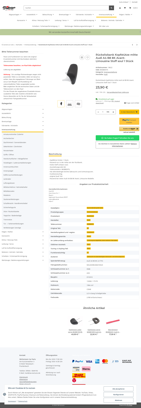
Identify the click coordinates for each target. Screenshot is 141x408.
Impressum (12, 401)
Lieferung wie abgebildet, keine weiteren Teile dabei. (102, 240)
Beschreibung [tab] (55, 154)
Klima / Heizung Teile (9, 240)
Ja (87, 228)
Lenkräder (7, 179)
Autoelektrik (6, 113)
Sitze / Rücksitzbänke (11, 211)
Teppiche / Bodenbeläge (12, 215)
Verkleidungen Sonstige (12, 228)
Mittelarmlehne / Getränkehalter (16, 187)
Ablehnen (118, 400)
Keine (88, 236)
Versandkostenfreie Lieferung (118, 92)
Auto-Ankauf (123, 2)
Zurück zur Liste (8, 45)
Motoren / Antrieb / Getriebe (12, 252)
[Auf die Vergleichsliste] (81, 57)
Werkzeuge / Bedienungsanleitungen (15, 260)
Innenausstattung (110, 72)
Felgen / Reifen (7, 232)
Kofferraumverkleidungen (13, 175)
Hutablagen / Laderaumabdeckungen (17, 163)
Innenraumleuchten (11, 167)
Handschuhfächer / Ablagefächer (16, 159)
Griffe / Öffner (9, 155)
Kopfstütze (90, 216)
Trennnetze (8, 220)
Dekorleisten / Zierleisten (13, 146)
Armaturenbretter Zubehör (13, 134)
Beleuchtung (6, 117)
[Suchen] (111, 7)
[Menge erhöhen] (113, 112)
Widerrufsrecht (25, 384)
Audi (88, 220)
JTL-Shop (129, 405)
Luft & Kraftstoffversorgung (12, 248)
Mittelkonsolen (9, 191)
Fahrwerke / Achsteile (10, 125)
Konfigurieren (118, 394)
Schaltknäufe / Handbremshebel (15, 203)
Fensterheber (8, 151)
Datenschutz (22, 401)
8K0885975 (90, 224)
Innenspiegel (8, 171)
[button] (120, 8)
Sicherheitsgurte (10, 207)
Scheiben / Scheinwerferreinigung (14, 256)
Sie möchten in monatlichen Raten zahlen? (117, 145)
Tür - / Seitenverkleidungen (14, 224)
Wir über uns (104, 26)
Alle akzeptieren (118, 389)
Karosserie (6, 236)
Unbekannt (90, 232)
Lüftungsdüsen (9, 183)
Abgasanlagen (7, 109)
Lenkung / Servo (8, 244)
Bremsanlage (6, 121)
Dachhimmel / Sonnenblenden (15, 142)
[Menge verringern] (98, 112)
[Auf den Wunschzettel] (87, 57)
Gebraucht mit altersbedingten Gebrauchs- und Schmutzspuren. (105, 256)
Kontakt (134, 2)
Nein (88, 244)
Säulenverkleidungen (11, 199)
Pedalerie (7, 195)
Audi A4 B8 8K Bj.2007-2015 (95, 208)
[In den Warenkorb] (50, 52)
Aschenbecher (9, 138)
